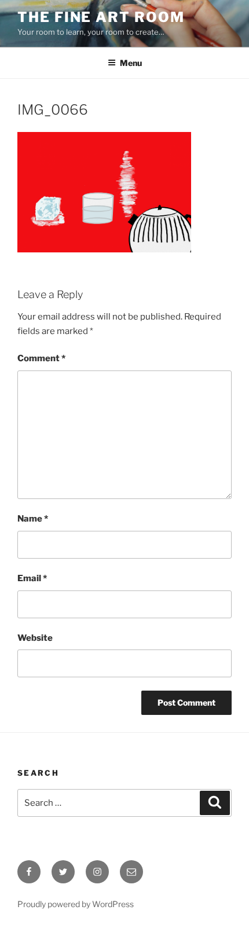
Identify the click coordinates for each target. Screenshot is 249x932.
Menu (131, 63)
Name (32, 518)
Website (35, 638)
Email (32, 578)
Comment (41, 358)
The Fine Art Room (101, 17)
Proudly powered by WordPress (75, 904)
